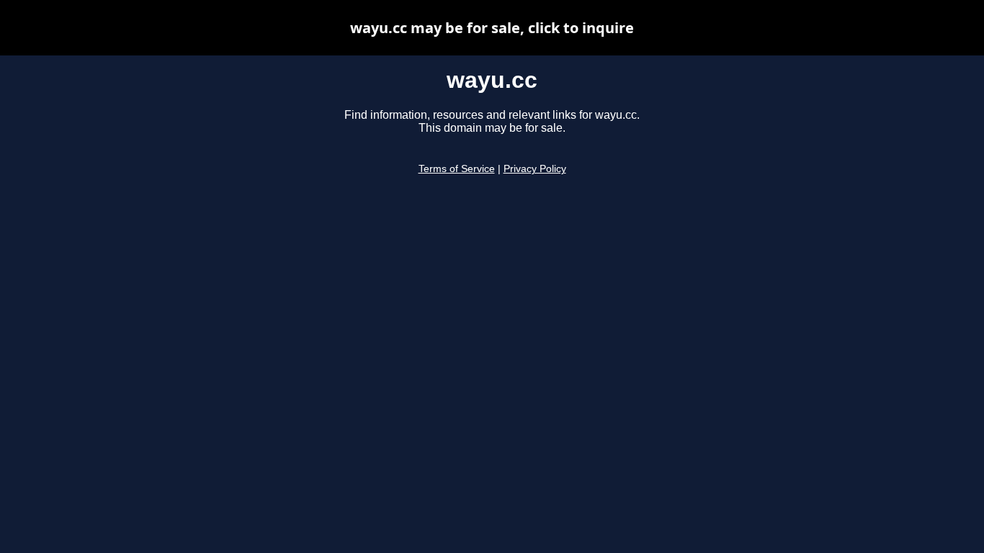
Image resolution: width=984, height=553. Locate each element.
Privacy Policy (535, 168)
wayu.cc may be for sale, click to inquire (492, 27)
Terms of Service (457, 168)
